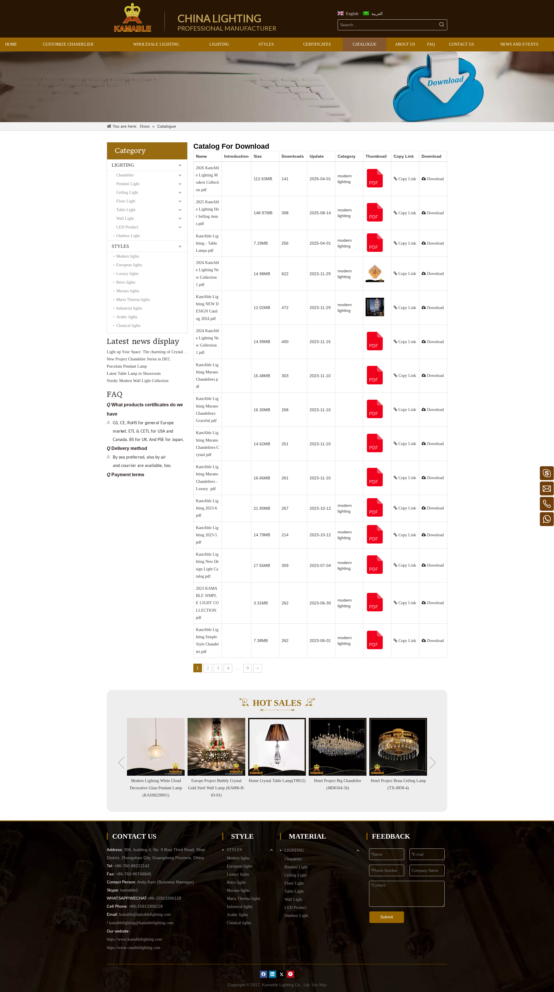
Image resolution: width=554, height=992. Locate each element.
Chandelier (125, 175)
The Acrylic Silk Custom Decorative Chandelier (146, 374)
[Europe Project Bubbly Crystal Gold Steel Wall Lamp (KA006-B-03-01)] (156, 747)
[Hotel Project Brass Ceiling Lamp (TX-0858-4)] (337, 747)
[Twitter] (281, 974)
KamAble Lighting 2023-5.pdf (207, 535)
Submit (386, 917)
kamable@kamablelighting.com (145, 914)
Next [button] (433, 763)
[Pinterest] (290, 974)
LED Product (127, 227)
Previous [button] (121, 763)
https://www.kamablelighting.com (134, 939)
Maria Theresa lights (133, 299)
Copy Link (406, 179)
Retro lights (125, 282)
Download (435, 179)
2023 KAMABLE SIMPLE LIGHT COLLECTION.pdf (207, 603)
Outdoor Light (128, 236)
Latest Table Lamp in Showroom (134, 360)
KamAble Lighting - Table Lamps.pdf (207, 243)
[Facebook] (263, 974)
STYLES (120, 246)
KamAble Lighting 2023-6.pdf (207, 508)
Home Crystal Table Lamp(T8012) (216, 781)
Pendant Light (127, 184)
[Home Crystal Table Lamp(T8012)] (216, 747)
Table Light (125, 210)
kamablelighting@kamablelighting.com (141, 923)
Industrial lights (129, 308)
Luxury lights (127, 273)
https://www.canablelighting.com (133, 948)
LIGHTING (123, 165)
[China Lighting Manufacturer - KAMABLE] (132, 17)
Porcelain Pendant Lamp (127, 353)
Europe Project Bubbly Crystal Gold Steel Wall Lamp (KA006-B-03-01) (156, 788)
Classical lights (128, 325)
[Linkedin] (272, 974)
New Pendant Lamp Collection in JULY (139, 381)
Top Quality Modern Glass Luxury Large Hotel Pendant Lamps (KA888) (398, 788)
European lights (129, 265)
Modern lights (127, 256)
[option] (156, 758)
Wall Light (125, 218)
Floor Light (125, 201)
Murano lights (127, 291)
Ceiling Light (127, 192)
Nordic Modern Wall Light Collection (138, 367)
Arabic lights (126, 317)
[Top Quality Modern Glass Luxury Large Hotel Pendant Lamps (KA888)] (398, 747)
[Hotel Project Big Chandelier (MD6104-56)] (277, 747)
